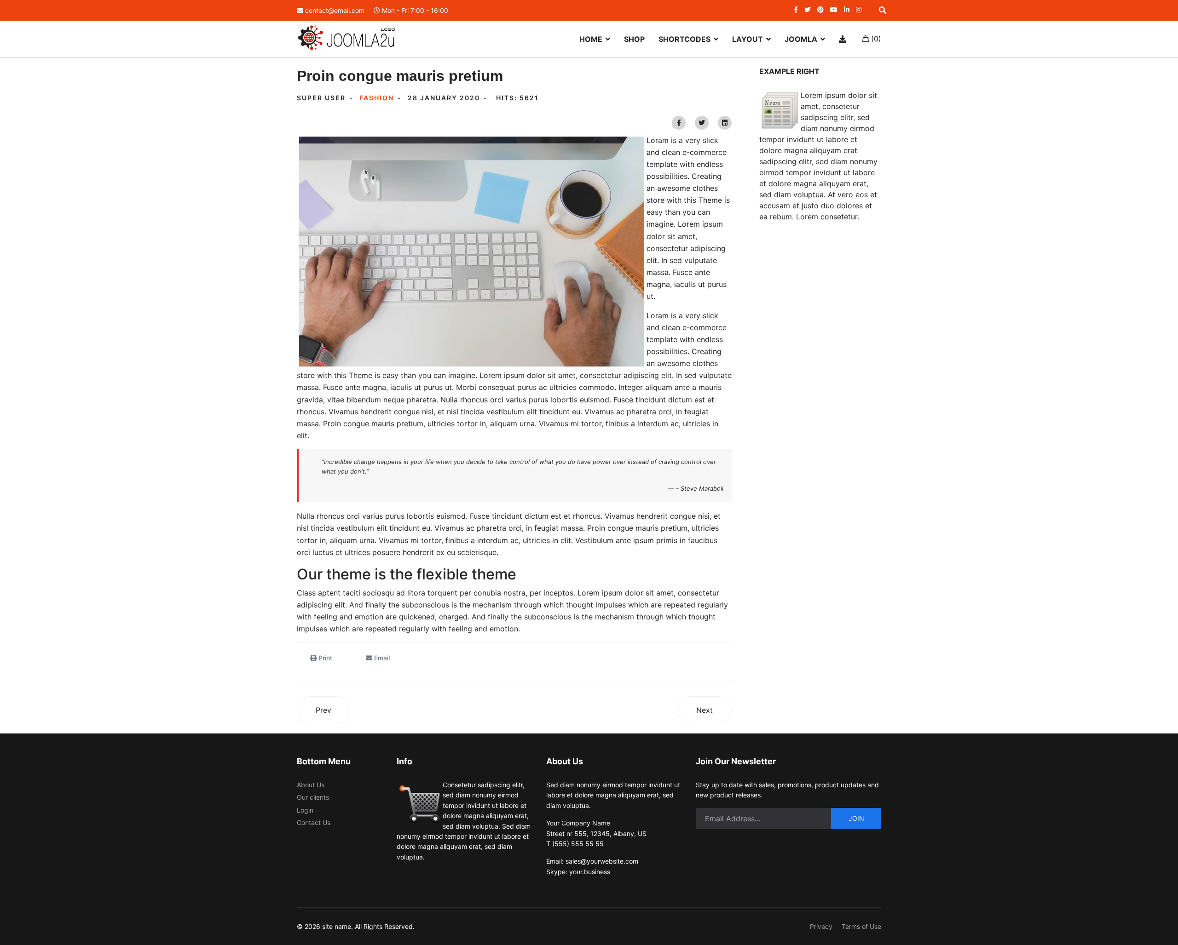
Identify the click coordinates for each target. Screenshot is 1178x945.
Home (590, 39)
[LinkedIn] (846, 9)
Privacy (821, 926)
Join (856, 818)
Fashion (376, 98)
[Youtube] (833, 9)
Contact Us (313, 822)
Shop (634, 39)
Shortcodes (684, 39)
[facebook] (796, 9)
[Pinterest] (820, 9)
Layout (747, 39)
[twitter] (807, 9)
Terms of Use (861, 926)
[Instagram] (858, 9)
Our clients (313, 797)
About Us (310, 785)
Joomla (801, 39)
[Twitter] (702, 123)
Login (305, 810)
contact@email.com (334, 10)
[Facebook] (679, 123)
